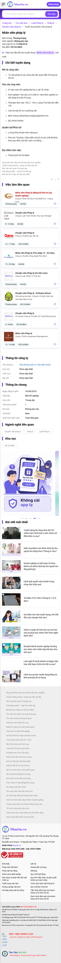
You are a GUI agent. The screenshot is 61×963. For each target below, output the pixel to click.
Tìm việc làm (21, 23)
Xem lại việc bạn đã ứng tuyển (18, 761)
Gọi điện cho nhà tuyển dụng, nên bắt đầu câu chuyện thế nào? (41, 616)
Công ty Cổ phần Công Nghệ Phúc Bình (31, 256)
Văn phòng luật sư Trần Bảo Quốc (35, 365)
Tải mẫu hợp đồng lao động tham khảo (22, 796)
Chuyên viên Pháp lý (24, 213)
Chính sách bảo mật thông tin (42, 883)
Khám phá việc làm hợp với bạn (19, 757)
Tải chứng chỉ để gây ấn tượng (18, 774)
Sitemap (33, 871)
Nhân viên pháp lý (45, 52)
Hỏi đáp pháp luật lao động (13, 890)
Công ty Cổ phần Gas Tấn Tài (26, 236)
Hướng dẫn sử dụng (38, 867)
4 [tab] (34, 519)
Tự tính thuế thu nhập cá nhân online (21, 736)
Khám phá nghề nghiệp (11, 874)
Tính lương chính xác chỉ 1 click (18, 740)
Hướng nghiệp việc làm (11, 887)
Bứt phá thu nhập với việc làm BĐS (16, 174)
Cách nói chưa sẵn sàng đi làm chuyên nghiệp (24, 800)
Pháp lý (50, 23)
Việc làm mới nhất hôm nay (17, 723)
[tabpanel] (27, 483)
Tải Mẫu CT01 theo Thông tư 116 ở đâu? (40, 599)
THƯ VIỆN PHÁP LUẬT (21, 934)
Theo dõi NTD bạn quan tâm (17, 748)
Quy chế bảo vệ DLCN (39, 887)
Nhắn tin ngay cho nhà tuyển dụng (20, 727)
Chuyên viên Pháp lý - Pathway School (33, 293)
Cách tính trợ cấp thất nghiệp (18, 731)
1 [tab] (22, 519)
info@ (14, 845)
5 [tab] (38, 519)
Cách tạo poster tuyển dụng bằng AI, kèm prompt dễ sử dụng (40, 676)
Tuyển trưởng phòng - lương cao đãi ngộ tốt (19, 165)
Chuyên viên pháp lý (11, 27)
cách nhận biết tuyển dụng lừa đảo (20, 817)
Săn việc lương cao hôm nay (17, 744)
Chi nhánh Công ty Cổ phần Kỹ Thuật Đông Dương (35, 316)
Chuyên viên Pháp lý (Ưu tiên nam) (31, 273)
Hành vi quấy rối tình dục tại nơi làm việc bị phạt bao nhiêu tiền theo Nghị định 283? (41, 633)
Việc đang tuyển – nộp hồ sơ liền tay (16, 171)
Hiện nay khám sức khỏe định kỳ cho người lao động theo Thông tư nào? (41, 549)
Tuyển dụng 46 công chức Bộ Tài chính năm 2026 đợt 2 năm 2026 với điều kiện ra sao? (40, 533)
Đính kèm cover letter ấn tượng (18, 778)
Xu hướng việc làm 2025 (16, 787)
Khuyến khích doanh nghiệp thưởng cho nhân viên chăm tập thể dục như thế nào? (40, 649)
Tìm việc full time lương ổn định (18, 718)
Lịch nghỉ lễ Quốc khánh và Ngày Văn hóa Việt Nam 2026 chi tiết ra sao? (41, 662)
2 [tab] (26, 519)
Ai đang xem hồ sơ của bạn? (17, 753)
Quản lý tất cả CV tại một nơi (17, 766)
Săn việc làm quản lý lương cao (14, 168)
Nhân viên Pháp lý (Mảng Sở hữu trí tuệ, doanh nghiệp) (33, 194)
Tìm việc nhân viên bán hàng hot (19, 791)
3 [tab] (30, 519)
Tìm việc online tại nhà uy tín (17, 808)
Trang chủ (7, 23)
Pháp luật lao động (9, 871)
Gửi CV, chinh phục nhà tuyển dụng (20, 770)
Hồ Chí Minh (10, 446)
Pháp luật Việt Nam (10, 867)
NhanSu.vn (21, 4)
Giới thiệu (6, 864)
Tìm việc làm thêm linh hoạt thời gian (21, 714)
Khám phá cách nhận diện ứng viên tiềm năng (24, 813)
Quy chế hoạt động (38, 874)
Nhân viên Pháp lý (23, 333)
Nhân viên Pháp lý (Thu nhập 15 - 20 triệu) (35, 253)
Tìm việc (52, 14)
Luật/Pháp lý (37, 23)
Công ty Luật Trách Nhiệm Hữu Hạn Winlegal (33, 216)
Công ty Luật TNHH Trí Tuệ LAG (27, 276)
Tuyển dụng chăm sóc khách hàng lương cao (24, 804)
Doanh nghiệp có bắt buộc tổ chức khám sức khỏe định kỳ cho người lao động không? (41, 566)
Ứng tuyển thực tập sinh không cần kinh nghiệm (21, 162)
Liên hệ (33, 864)
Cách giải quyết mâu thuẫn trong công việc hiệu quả (39, 583)
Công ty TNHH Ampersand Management (31, 336)
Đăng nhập (53, 4)
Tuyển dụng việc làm (10, 883)
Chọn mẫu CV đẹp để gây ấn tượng (20, 783)
